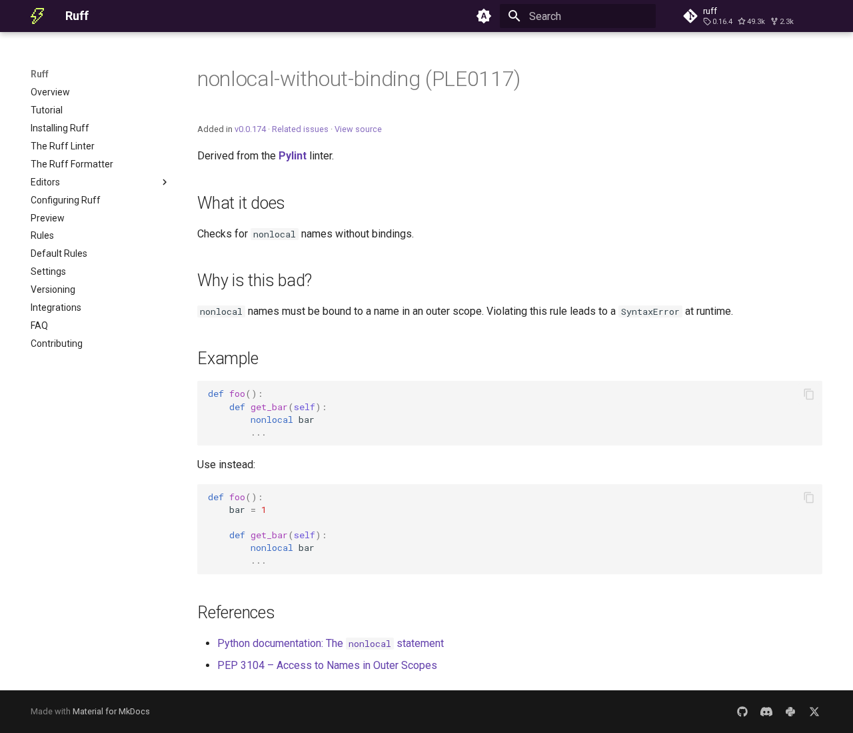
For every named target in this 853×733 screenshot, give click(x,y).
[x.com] (814, 711)
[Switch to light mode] (483, 16)
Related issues (300, 129)
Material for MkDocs (111, 711)
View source (358, 129)
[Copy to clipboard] (809, 394)
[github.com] (742, 711)
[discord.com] (766, 711)
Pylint (293, 155)
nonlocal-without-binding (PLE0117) (358, 78)
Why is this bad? (254, 280)
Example (227, 358)
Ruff (40, 74)
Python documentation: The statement (330, 643)
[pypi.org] (790, 711)
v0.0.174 (250, 129)
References (236, 612)
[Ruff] (37, 16)
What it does (241, 203)
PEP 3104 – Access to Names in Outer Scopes (327, 665)
